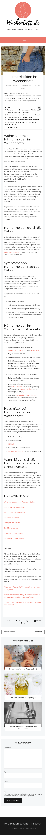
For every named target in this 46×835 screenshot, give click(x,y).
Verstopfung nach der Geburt (15, 512)
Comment (7, 747)
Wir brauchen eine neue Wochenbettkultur (19, 502)
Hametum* (35, 350)
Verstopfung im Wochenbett (26, 395)
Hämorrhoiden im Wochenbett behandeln (21, 117)
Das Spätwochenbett (12, 523)
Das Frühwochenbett (11, 517)
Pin (24, 623)
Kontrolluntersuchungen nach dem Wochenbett (23, 728)
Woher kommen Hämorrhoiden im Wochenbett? (24, 110)
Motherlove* (13, 350)
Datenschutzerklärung (16, 824)
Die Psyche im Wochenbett (14, 538)
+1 (29, 621)
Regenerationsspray (15, 451)
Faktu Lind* (23, 350)
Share (9, 621)
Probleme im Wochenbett (13, 533)
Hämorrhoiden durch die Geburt (18, 112)
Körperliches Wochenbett (17, 86)
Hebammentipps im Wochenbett (23, 669)
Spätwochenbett (26, 389)
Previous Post (9, 632)
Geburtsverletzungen (12, 252)
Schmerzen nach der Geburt (14, 507)
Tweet (20, 621)
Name (6, 772)
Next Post (38, 632)
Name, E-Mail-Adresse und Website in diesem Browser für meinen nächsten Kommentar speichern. (23, 794)
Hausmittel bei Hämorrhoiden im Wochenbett (23, 120)
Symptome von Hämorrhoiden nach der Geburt (23, 115)
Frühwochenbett (17, 386)
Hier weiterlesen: (12, 127)
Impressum (36, 824)
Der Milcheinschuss (11, 528)
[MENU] (23, 40)
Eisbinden (11, 444)
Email (6, 782)
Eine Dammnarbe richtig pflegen (23, 698)
